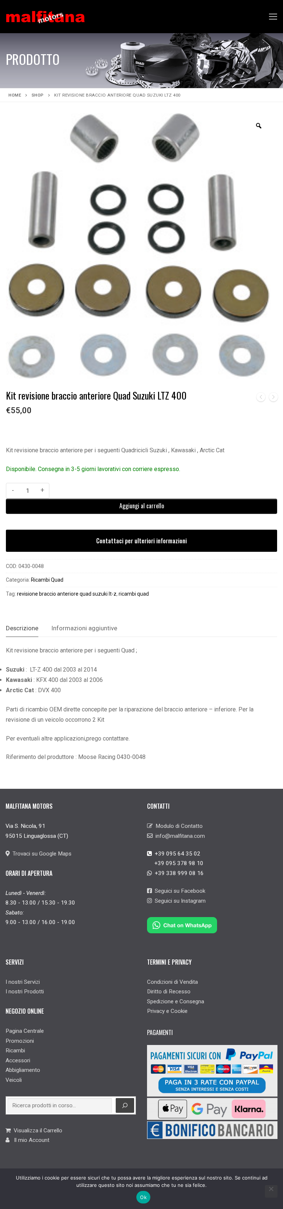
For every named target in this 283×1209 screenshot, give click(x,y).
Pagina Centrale (25, 1031)
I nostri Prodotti (25, 991)
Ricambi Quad (47, 580)
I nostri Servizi (23, 982)
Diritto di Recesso (169, 991)
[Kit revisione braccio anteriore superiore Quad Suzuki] (273, 399)
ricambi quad (134, 594)
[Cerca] (125, 1105)
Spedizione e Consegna (175, 1001)
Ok (143, 1197)
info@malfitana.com (179, 836)
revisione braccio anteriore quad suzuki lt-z (66, 594)
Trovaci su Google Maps (40, 853)
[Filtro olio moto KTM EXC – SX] (260, 399)
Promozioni (20, 1041)
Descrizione (22, 628)
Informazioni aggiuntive (84, 628)
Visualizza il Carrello (36, 1130)
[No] (271, 1191)
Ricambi (15, 1050)
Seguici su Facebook (178, 891)
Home (14, 95)
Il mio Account (29, 1140)
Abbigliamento (23, 1070)
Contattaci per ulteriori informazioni (141, 540)
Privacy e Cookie (167, 1011)
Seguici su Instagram (179, 901)
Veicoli (14, 1080)
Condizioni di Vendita (172, 982)
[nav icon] (273, 16)
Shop (38, 95)
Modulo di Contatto (178, 826)
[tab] (22, 628)
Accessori (18, 1060)
